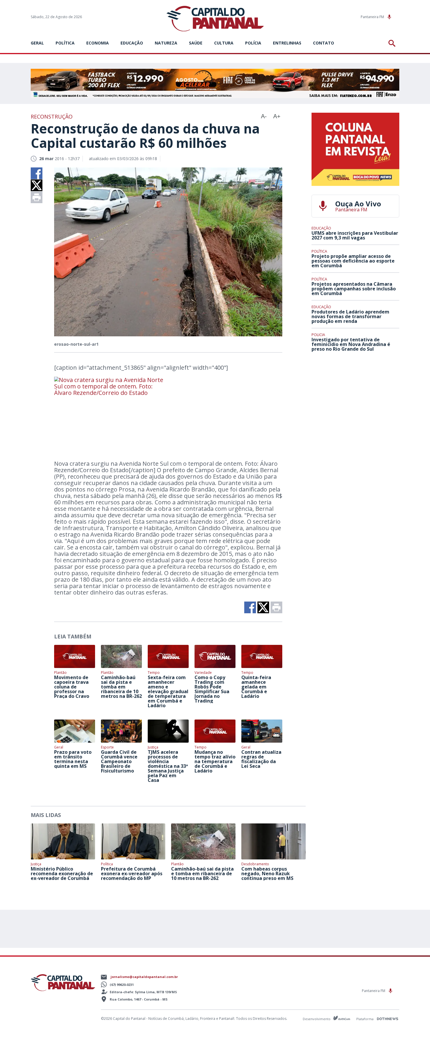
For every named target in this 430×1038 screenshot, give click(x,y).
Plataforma (365, 1018)
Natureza (166, 43)
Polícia (253, 43)
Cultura (223, 43)
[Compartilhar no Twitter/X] (36, 185)
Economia (97, 43)
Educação (132, 43)
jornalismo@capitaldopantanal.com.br (144, 976)
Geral (37, 43)
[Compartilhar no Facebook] (36, 173)
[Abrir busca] (393, 43)
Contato (323, 43)
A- (264, 116)
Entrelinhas (287, 43)
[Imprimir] (36, 197)
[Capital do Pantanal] (215, 19)
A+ (277, 116)
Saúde (195, 43)
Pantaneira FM (373, 16)
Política (65, 43)
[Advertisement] (355, 399)
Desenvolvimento (317, 1018)
